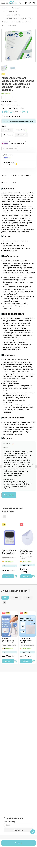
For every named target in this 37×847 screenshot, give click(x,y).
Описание (5, 175)
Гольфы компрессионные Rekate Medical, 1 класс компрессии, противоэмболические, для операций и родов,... (9, 640)
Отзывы (14, 175)
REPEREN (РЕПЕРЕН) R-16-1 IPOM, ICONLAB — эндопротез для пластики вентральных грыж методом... (26, 552)
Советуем (16, 597)
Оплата (4, 182)
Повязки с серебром (13, 15)
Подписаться (18, 830)
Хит (21, 524)
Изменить (7, 157)
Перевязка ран (16, 8)
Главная (4, 8)
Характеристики (24, 175)
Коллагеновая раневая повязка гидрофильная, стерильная (25, 640)
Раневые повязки (12, 11)
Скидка (28, 597)
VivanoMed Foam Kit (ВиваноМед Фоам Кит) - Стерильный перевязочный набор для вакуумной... (9, 552)
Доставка (12, 182)
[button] (4, 516)
